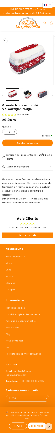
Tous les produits (15, 256)
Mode (9, 263)
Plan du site (12, 327)
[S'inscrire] (46, 398)
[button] (3, 23)
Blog (8, 334)
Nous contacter (14, 340)
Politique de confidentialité (21, 321)
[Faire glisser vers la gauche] (2, 95)
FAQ (8, 347)
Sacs (8, 269)
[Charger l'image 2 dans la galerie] (27, 94)
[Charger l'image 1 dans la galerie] (12, 94)
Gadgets (10, 289)
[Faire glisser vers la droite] (52, 95)
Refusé (18, 425)
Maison (10, 276)
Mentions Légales (15, 307)
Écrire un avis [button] (27, 235)
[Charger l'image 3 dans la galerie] (42, 94)
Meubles (10, 283)
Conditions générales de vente (23, 314)
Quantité (6, 126)
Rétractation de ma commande (23, 353)
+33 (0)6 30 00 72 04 (32, 381)
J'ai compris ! (37, 425)
